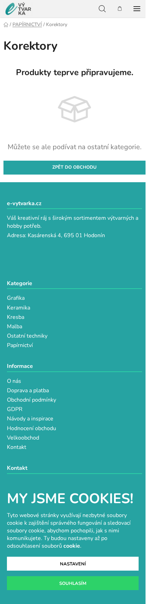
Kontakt (16, 447)
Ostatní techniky (27, 336)
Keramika (18, 308)
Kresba (15, 317)
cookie (71, 546)
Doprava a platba (28, 390)
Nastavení (73, 564)
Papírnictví (20, 345)
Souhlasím (72, 583)
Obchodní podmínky (31, 400)
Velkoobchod (23, 438)
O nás (14, 381)
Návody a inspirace (30, 418)
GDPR (15, 409)
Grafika (16, 298)
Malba (14, 326)
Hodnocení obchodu (31, 428)
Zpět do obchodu (74, 167)
